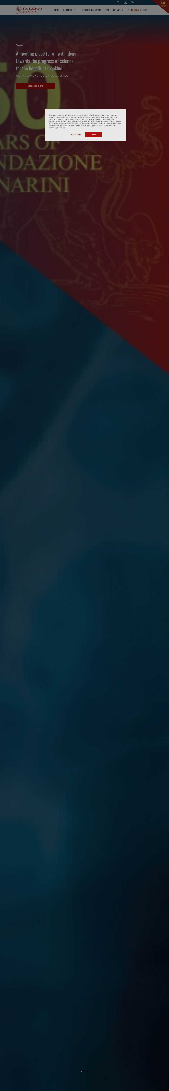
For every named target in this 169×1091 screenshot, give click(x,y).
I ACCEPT (94, 134)
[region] (85, 125)
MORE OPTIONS (76, 134)
